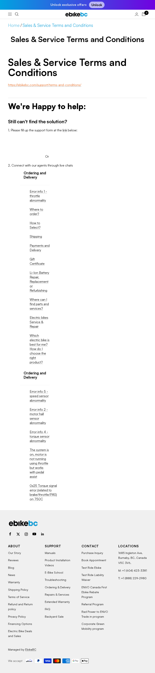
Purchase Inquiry (92, 553)
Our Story (14, 553)
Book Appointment (94, 560)
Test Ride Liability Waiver (93, 577)
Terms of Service (18, 597)
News (11, 575)
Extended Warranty (57, 601)
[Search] (17, 14)
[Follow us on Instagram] (26, 534)
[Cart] (144, 14)
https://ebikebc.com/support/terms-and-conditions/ (44, 85)
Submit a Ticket (47, 141)
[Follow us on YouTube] (34, 534)
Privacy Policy (17, 616)
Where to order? (36, 211)
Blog (11, 567)
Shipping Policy (18, 589)
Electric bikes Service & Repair (39, 321)
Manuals (50, 553)
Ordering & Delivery (57, 587)
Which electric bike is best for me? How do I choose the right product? (39, 348)
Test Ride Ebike (91, 567)
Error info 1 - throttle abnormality (38, 195)
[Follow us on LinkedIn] (42, 534)
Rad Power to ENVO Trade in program (95, 614)
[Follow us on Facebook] (10, 534)
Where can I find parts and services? (39, 303)
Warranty (14, 582)
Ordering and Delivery (35, 175)
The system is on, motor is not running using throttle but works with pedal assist (39, 463)
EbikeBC (30, 649)
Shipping (36, 236)
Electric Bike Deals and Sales (20, 633)
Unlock (96, 5)
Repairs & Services (57, 594)
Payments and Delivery (40, 248)
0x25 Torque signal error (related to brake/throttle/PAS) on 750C (43, 492)
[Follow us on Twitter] (18, 534)
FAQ (47, 609)
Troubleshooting (55, 579)
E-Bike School (54, 572)
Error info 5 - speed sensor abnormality (39, 395)
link (65, 130)
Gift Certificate (37, 261)
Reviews (13, 560)
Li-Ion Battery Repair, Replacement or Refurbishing (39, 281)
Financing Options (20, 624)
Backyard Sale (54, 616)
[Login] (136, 14)
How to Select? (35, 225)
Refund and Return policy (20, 606)
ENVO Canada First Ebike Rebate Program (94, 592)
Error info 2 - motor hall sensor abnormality (39, 416)
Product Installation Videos (57, 562)
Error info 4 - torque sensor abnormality (39, 436)
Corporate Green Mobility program (93, 626)
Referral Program (93, 604)
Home (14, 25)
